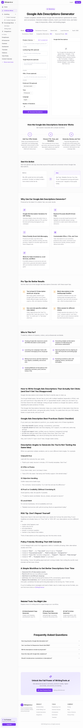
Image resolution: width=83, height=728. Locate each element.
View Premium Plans (45, 690)
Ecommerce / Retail (27, 34)
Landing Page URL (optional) (31, 49)
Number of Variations (29, 103)
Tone (24, 90)
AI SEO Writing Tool (40, 709)
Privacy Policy (70, 714)
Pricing (69, 707)
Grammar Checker (56, 709)
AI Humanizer (55, 712)
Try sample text (44, 40)
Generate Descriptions (36, 112)
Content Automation (41, 712)
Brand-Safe (54, 30)
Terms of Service (71, 712)
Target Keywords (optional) (30, 59)
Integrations (39, 714)
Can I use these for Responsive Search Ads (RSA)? (35, 645)
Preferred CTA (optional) (30, 83)
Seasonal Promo (61, 34)
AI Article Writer (40, 707)
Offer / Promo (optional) (29, 73)
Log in (71, 2)
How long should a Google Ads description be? (34, 641)
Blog (68, 709)
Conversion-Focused (41, 30)
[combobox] (29, 86)
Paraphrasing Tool (56, 707)
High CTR (29, 30)
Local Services (65, 30)
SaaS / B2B (75, 30)
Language (26, 97)
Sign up (78, 2)
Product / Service (28, 40)
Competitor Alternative (44, 34)
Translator (54, 717)
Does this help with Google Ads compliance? (34, 654)
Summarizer (55, 714)
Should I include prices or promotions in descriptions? (36, 658)
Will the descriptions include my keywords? (33, 649)
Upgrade (9, 724)
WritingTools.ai (39, 587)
